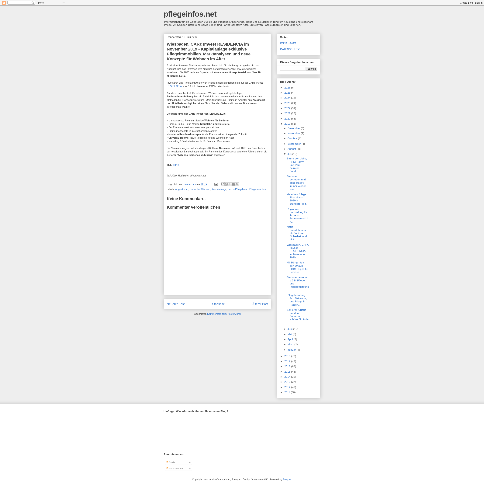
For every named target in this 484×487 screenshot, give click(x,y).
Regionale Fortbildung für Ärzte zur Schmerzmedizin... (297, 215)
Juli (290, 153)
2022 (287, 108)
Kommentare (175, 468)
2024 (287, 97)
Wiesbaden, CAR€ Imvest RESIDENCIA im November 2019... (298, 251)
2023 (287, 103)
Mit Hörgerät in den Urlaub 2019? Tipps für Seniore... (297, 267)
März (291, 344)
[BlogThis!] (226, 184)
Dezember (294, 128)
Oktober (293, 138)
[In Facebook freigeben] (233, 184)
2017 (287, 361)
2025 (287, 92)
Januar (292, 349)
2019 (287, 123)
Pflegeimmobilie (257, 189)
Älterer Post (260, 304)
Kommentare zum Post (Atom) (224, 313)
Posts (171, 462)
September (295, 143)
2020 (287, 118)
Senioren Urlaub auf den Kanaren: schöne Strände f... (298, 316)
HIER (176, 165)
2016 (287, 366)
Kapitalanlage (219, 189)
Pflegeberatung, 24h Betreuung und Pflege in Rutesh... (297, 300)
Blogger (287, 479)
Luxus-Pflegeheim (237, 189)
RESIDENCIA (174, 86)
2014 (287, 376)
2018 (287, 356)
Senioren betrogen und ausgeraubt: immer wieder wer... (296, 182)
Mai (290, 334)
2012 (287, 387)
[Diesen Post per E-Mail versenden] (223, 184)
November (294, 133)
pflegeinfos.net (190, 14)
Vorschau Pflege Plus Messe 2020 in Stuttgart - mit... (297, 199)
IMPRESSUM (288, 42)
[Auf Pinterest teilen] (237, 184)
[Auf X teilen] (230, 184)
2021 (287, 113)
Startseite (218, 304)
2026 (287, 87)
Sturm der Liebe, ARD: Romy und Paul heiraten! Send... (297, 165)
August (292, 148)
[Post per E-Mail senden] (216, 184)
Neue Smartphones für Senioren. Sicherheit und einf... (297, 233)
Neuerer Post (176, 304)
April (291, 339)
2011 (287, 392)
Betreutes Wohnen (200, 189)
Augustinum (181, 189)
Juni (290, 328)
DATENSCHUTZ (290, 49)
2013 (287, 381)
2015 (287, 371)
